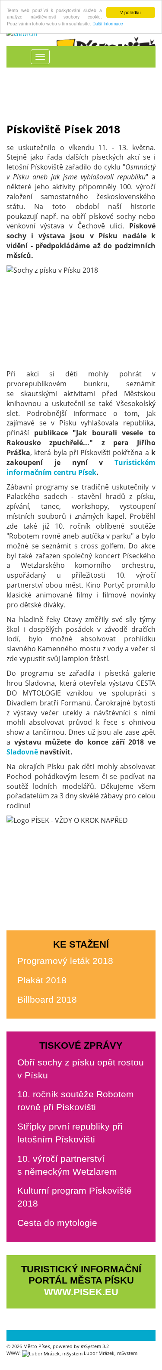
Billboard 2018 (47, 999)
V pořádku (130, 12)
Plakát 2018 (42, 980)
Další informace (107, 23)
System (91, 1346)
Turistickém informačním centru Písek (81, 467)
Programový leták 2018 (65, 961)
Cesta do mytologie (57, 1223)
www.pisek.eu (81, 1292)
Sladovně (22, 752)
